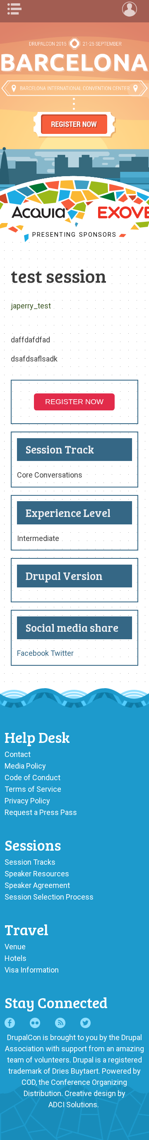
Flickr (35, 1023)
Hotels (15, 958)
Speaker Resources (37, 873)
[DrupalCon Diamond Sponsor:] (39, 215)
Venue (15, 946)
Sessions (33, 844)
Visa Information (32, 969)
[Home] (74, 60)
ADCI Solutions (72, 1104)
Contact (18, 754)
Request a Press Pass (41, 812)
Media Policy (25, 766)
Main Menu (17, 9)
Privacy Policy (27, 800)
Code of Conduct (32, 777)
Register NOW (74, 402)
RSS (60, 1023)
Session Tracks (30, 862)
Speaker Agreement (37, 885)
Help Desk (37, 737)
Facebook (33, 653)
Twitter (62, 653)
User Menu (132, 9)
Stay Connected (56, 1002)
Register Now (74, 117)
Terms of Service (33, 789)
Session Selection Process (49, 897)
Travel (26, 929)
